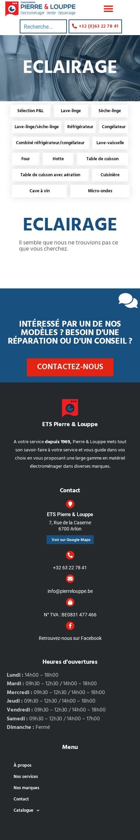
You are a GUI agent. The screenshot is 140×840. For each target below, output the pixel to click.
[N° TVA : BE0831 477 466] (70, 602)
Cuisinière (110, 175)
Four (25, 159)
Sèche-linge (110, 111)
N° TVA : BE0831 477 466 (70, 614)
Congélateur (114, 127)
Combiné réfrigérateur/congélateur (50, 143)
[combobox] (43, 26)
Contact (21, 799)
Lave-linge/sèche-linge (37, 127)
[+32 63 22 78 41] (70, 555)
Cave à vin (40, 191)
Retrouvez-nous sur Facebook (70, 638)
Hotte (58, 159)
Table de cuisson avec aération (50, 175)
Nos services (26, 776)
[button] (108, 9)
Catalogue (23, 810)
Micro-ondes (100, 191)
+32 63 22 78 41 (70, 567)
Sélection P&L (30, 111)
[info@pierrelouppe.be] (70, 578)
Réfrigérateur (80, 127)
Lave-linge (71, 111)
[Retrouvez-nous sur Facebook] (70, 625)
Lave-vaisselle (110, 143)
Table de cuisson (102, 159)
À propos (23, 765)
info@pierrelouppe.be (70, 591)
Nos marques (26, 788)
